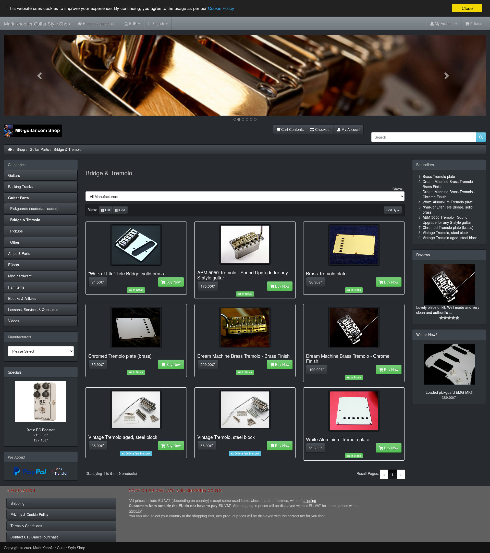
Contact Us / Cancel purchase (34, 536)
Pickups (15, 231)
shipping (309, 500)
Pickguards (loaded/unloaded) (33, 208)
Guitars (14, 175)
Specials (14, 372)
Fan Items (16, 287)
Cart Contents (292, 129)
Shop (21, 149)
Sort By (391, 210)
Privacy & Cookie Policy (29, 514)
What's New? (426, 334)
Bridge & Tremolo (68, 149)
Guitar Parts (39, 149)
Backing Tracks (20, 186)
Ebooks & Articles (22, 298)
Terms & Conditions (26, 525)
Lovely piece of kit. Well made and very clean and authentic (447, 310)
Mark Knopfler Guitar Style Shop (37, 23)
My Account (350, 129)
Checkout (322, 129)
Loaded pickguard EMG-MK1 (449, 392)
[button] (40, 75)
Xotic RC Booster (41, 429)
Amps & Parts (19, 253)
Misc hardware (20, 275)
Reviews (423, 254)
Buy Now (173, 282)
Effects (13, 264)
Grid (121, 210)
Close (467, 8)
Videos (13, 320)
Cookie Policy (221, 8)
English (156, 23)
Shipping (17, 503)
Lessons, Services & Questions (33, 309)
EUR (131, 23)
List (107, 210)
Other (13, 242)
